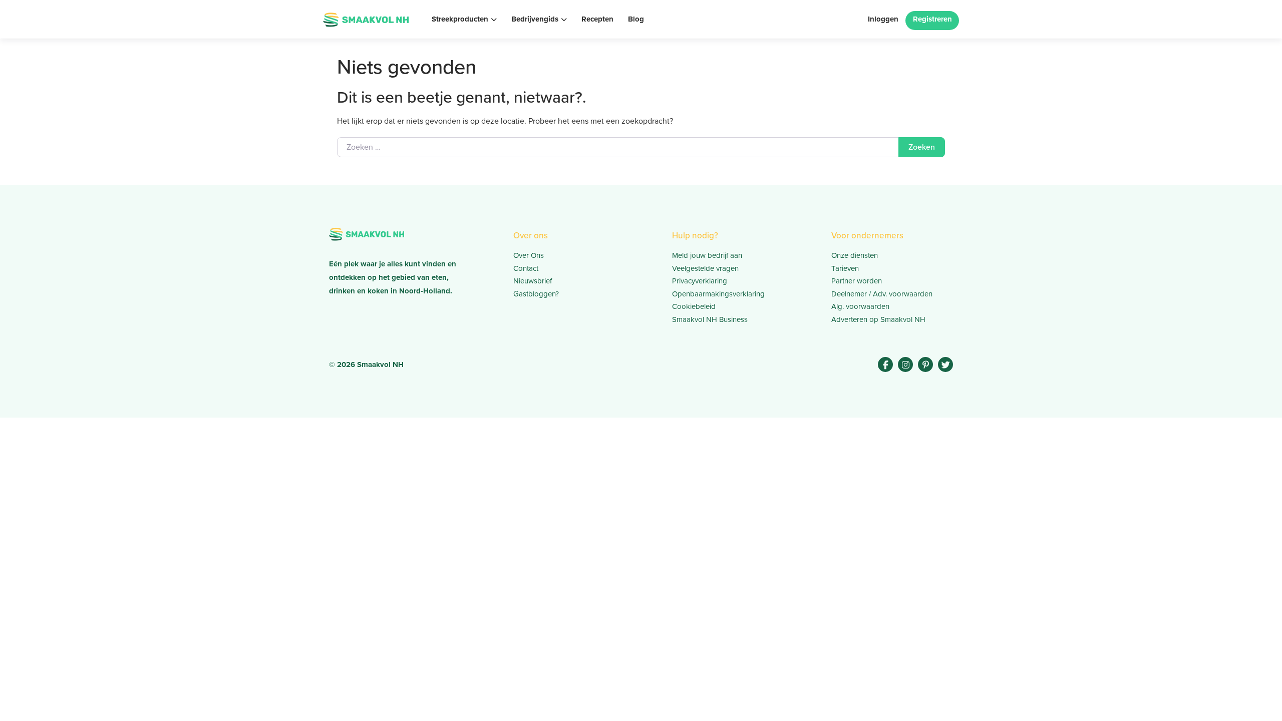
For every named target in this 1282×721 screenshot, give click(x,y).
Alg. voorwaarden (860, 306)
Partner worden (856, 280)
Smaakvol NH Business (710, 319)
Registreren (932, 19)
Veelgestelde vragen (705, 268)
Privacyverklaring (699, 280)
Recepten (597, 19)
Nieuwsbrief (532, 280)
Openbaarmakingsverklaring (718, 293)
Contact (525, 268)
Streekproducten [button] (460, 19)
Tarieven (845, 268)
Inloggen (883, 19)
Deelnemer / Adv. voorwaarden (881, 293)
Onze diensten (854, 255)
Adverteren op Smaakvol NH (878, 319)
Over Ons (528, 255)
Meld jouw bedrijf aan (707, 255)
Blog (636, 19)
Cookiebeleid (694, 306)
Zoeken (921, 147)
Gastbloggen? (536, 293)
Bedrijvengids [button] (534, 19)
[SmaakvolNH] (366, 18)
